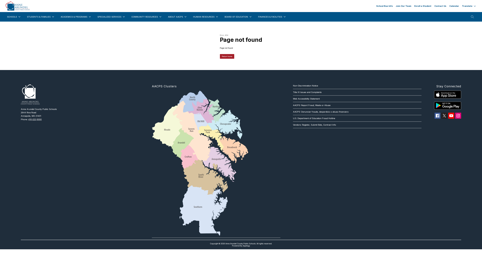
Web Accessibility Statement (306, 98)
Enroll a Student (422, 6)
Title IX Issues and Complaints (307, 92)
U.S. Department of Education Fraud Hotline (314, 118)
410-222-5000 (35, 119)
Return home (227, 56)
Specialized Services (109, 17)
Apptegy (246, 246)
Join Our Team (403, 6)
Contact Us (440, 6)
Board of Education (236, 17)
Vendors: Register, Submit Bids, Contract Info (314, 125)
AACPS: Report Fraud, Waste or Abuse (311, 105)
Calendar (454, 6)
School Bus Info (384, 6)
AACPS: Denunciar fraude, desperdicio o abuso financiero (321, 112)
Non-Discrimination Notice (305, 85)
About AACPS (175, 17)
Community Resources (144, 17)
